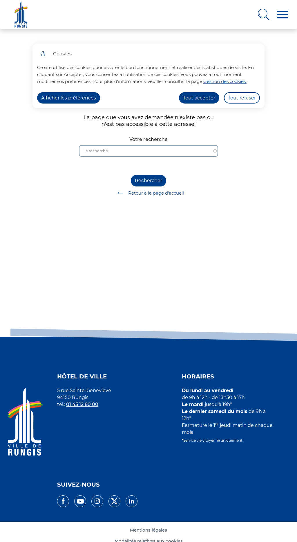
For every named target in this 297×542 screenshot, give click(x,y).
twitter (114, 501)
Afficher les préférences (68, 98)
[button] (282, 15)
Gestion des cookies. (225, 81)
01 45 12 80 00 (82, 404)
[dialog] (148, 75)
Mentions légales (148, 530)
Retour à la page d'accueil (156, 193)
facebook (63, 501)
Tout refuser (242, 98)
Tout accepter (199, 98)
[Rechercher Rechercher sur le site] (263, 14)
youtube (80, 501)
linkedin (131, 501)
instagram (97, 501)
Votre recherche (148, 139)
